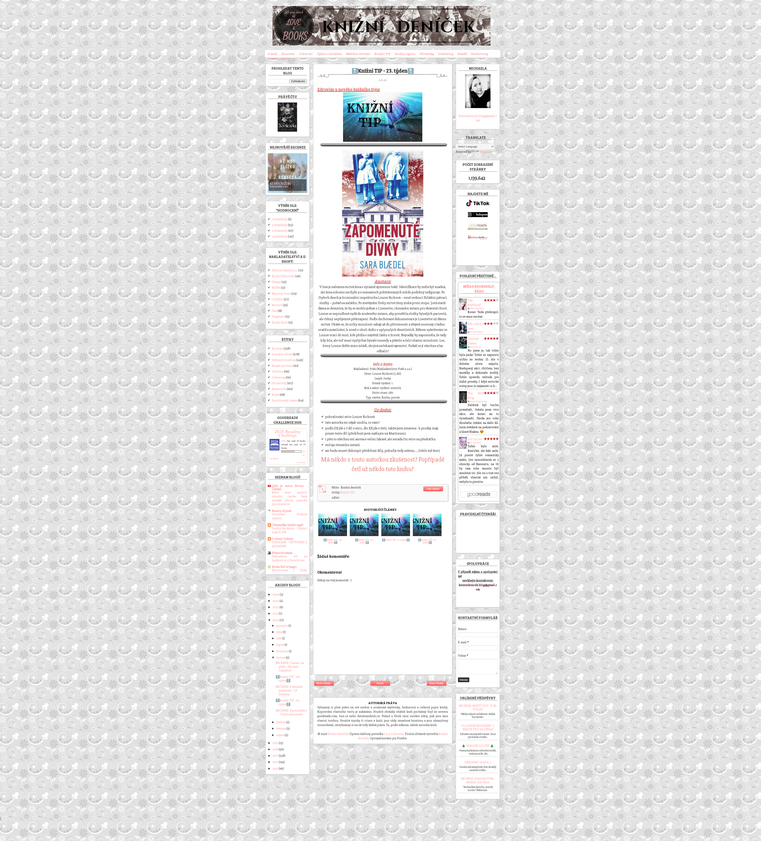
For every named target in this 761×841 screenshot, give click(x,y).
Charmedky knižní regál (287, 525)
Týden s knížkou (329, 54)
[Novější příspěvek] (324, 686)
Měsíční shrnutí (358, 54)
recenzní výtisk (282, 354)
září (279, 638)
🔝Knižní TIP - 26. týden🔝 (288, 679)
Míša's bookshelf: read (479, 288)
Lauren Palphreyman (478, 401)
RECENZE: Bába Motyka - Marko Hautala (478, 780)
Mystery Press (281, 294)
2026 (276, 595)
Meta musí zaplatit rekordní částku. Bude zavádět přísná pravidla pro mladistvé (289, 498)
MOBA (276, 288)
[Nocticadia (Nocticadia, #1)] (287, 131)
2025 (275, 601)
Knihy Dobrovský (283, 276)
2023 (275, 607)
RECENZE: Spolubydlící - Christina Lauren (291, 712)
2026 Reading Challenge (287, 433)
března (281, 729)
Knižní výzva (405, 54)
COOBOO (277, 299)
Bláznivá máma (282, 553)
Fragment (278, 317)
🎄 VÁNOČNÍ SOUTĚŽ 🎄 (478, 746)
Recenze (288, 54)
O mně (272, 54)
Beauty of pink (281, 511)
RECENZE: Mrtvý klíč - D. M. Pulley (478, 707)
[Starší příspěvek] (437, 686)
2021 (275, 614)
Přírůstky (427, 54)
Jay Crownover (475, 443)
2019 (275, 743)
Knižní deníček (338, 734)
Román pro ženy (282, 366)
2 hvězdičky (279, 219)
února (280, 735)
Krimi (275, 395)
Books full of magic (284, 567)
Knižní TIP (382, 54)
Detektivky (279, 383)
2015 (275, 769)
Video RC (306, 54)
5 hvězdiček (279, 237)
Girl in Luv (475, 439)
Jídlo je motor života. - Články (289, 487)
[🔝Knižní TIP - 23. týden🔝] (433, 492)
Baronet (277, 305)
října (279, 632)
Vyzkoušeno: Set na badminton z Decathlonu (289, 558)
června (281, 658)
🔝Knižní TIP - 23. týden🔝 (288, 702)
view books (301, 462)
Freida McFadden (477, 308)
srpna (280, 645)
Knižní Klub (280, 323)
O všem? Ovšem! (282, 539)
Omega (276, 282)
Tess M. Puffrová (476, 332)
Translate (486, 152)
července (282, 651)
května (281, 722)
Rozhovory (479, 54)
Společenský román (284, 400)
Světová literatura (284, 360)
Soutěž (462, 54)
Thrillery (277, 372)
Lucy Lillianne (393, 734)
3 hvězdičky (279, 225)
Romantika (279, 389)
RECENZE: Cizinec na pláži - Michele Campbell (290, 666)
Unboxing (445, 54)
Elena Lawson (475, 347)
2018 (275, 749)
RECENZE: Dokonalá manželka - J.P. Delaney (289, 690)
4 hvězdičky (280, 231)
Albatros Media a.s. (284, 270)
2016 (275, 762)
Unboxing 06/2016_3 (478, 762)
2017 (275, 756)
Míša (283, 440)
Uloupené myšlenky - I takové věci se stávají (477, 727)
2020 (275, 620)
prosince (282, 626)
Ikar (274, 311)
